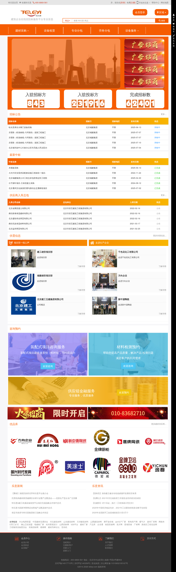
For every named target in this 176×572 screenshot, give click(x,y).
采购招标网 (33, 527)
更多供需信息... (159, 235)
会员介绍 (25, 542)
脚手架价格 (108, 521)
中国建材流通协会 (40, 521)
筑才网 (119, 524)
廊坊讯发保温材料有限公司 (20, 223)
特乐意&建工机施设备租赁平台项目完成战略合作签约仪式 (36, 502)
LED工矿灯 (14, 524)
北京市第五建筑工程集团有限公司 (77, 208)
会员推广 (25, 547)
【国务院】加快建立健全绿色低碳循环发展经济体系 (114, 493)
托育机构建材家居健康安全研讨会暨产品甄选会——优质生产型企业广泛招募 (44, 498)
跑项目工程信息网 (149, 524)
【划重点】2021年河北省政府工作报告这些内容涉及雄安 (116, 498)
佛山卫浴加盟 (26, 524)
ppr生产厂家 (120, 521)
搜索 (164, 20)
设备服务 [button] (131, 30)
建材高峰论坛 (54, 527)
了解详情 (81, 266)
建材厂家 (84, 524)
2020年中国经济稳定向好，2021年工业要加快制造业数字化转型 (119, 507)
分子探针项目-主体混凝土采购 (21, 183)
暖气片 (142, 521)
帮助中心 (155, 2)
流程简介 (67, 542)
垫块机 (64, 527)
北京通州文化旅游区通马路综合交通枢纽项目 (28, 188)
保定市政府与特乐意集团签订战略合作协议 (30, 512)
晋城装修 (128, 524)
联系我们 (109, 547)
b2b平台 (74, 524)
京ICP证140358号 (82, 563)
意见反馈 (173, 42)
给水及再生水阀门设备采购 (20, 127)
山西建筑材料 (96, 521)
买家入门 (67, 547)
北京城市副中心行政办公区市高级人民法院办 (28, 147)
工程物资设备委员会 (18, 527)
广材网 (137, 524)
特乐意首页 (13, 2)
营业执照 (95, 563)
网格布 (161, 521)
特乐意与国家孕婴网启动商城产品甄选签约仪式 (32, 507)
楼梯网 (43, 527)
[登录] (122, 2)
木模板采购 (13, 167)
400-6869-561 (41, 2)
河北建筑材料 (55, 521)
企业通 (100, 524)
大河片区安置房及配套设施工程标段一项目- (27, 172)
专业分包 (77, 30)
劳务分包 (104, 30)
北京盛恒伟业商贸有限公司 (20, 218)
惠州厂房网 (152, 521)
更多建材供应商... (158, 423)
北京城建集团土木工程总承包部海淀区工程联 (28, 178)
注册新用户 (68, 545)
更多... (163, 114)
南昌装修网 (110, 524)
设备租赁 (49, 30)
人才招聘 (109, 545)
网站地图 (164, 2)
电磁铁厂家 (39, 524)
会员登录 (140, 12)
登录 (173, 18)
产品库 (92, 524)
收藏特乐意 (26, 2)
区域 (161, 12)
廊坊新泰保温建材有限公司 (20, 213)
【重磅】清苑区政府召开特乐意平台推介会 (30, 493)
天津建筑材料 (82, 521)
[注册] (132, 2)
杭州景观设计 (51, 524)
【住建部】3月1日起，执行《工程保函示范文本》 (113, 502)
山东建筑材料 (69, 521)
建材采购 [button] (21, 30)
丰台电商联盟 (25, 521)
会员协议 (25, 545)
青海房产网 (133, 521)
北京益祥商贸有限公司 (18, 228)
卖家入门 (67, 550)
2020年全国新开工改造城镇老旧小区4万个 (110, 512)
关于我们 (109, 542)
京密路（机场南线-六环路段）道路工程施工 (27, 132)
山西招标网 (64, 524)
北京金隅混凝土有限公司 (19, 208)
